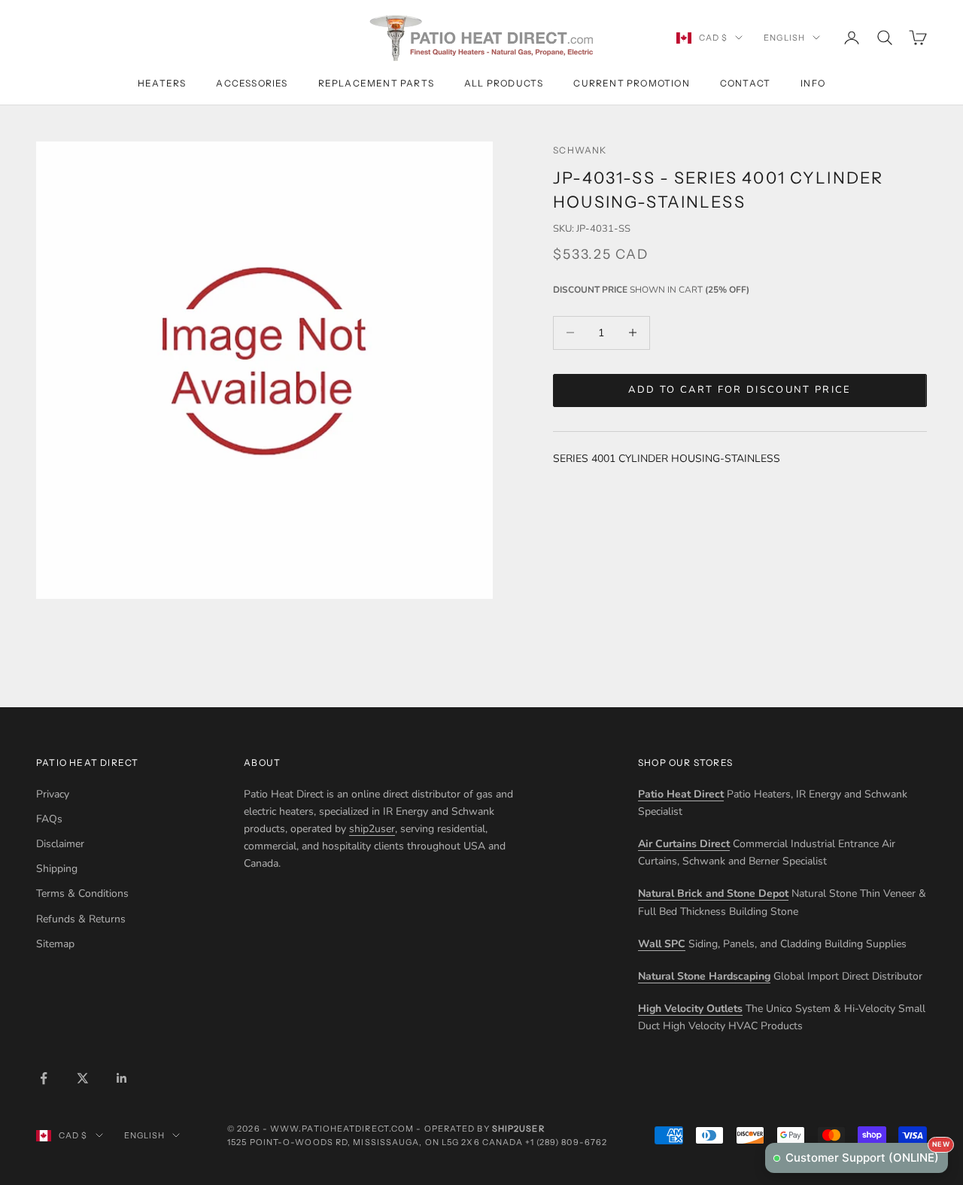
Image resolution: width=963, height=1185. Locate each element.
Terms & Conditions (82, 893)
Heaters (162, 83)
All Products (503, 83)
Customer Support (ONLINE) (866, 1154)
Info (812, 83)
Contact (745, 83)
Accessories (251, 83)
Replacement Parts (376, 83)
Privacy (52, 794)
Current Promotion (631, 83)
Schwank (579, 150)
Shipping (56, 868)
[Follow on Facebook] (43, 1078)
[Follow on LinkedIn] (121, 1078)
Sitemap (55, 944)
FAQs (49, 819)
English (784, 37)
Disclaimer (60, 844)
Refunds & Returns (81, 919)
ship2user (372, 829)
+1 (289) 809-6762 (566, 1142)
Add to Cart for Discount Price (739, 390)
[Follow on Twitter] (82, 1078)
